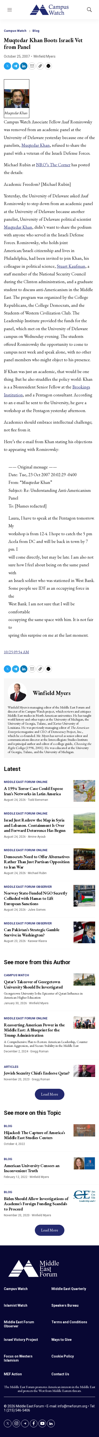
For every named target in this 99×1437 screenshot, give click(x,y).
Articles (11, 1067)
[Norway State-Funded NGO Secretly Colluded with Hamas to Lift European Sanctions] (84, 896)
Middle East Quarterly (68, 1289)
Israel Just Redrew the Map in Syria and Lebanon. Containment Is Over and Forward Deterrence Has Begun (34, 825)
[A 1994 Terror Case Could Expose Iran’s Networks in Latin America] (84, 791)
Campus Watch (15, 31)
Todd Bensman (38, 800)
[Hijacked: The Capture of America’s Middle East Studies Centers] (84, 1130)
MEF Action (13, 1374)
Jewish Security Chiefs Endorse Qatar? (37, 1073)
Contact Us (60, 1374)
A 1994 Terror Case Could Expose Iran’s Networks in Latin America (33, 791)
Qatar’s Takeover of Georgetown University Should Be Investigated (33, 984)
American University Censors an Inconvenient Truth (31, 1168)
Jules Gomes (37, 909)
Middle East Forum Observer (28, 887)
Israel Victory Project (21, 1340)
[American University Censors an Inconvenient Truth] (84, 1163)
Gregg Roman (39, 1051)
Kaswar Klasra (37, 941)
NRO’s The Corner (53, 164)
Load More (49, 1094)
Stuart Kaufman (71, 266)
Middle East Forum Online (25, 782)
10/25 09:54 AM (16, 652)
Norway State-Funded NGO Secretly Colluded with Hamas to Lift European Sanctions (35, 898)
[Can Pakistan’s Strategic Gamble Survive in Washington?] (84, 932)
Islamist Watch (15, 1305)
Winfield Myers (44, 56)
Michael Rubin (37, 873)
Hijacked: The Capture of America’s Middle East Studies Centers (34, 1135)
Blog (35, 31)
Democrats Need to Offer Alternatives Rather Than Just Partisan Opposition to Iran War (36, 862)
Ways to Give (61, 1340)
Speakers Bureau (65, 1305)
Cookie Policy (62, 1356)
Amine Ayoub (36, 836)
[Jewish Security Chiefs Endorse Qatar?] (84, 1071)
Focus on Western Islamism (18, 1358)
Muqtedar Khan (35, 145)
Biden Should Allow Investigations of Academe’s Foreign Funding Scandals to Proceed (36, 1204)
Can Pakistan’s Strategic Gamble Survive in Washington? (31, 932)
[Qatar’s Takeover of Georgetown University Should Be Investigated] (84, 979)
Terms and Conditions (69, 1322)
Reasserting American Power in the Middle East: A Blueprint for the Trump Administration (34, 1030)
